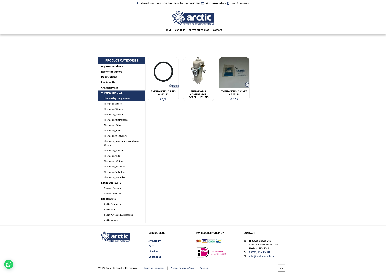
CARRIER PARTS (110, 87)
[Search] (283, 30)
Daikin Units (109, 209)
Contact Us (155, 256)
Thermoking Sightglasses (116, 120)
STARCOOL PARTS (111, 182)
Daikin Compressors (113, 204)
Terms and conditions (154, 268)
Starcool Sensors (112, 188)
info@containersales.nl (215, 3)
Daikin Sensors (111, 220)
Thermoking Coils (112, 130)
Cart (151, 246)
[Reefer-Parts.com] (193, 16)
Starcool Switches (112, 193)
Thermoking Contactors (115, 136)
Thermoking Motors (113, 161)
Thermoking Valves (113, 125)
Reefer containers (111, 71)
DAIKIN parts (108, 199)
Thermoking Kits (112, 156)
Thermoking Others (113, 109)
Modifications (109, 77)
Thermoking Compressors (117, 98)
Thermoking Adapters (114, 172)
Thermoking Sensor (113, 114)
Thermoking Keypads (114, 150)
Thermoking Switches (114, 166)
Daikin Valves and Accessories (118, 215)
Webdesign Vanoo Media (182, 268)
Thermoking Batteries (114, 177)
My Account (155, 240)
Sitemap (204, 268)
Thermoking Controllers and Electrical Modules (122, 143)
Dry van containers (112, 66)
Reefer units (108, 82)
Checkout (154, 251)
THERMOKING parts (112, 93)
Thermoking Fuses (113, 104)
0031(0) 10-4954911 (240, 3)
